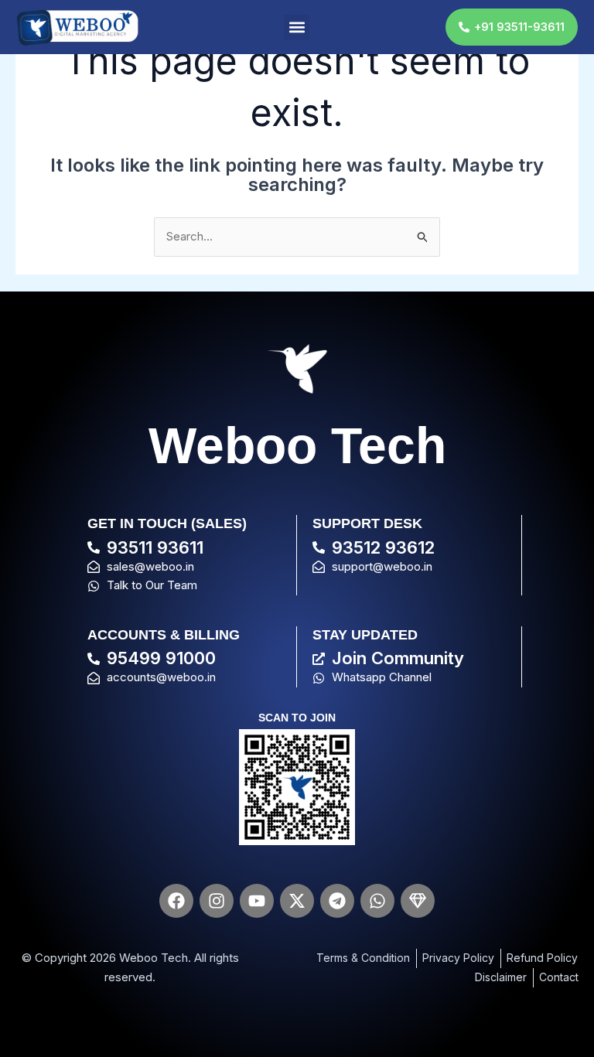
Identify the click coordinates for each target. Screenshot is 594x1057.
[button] (296, 27)
